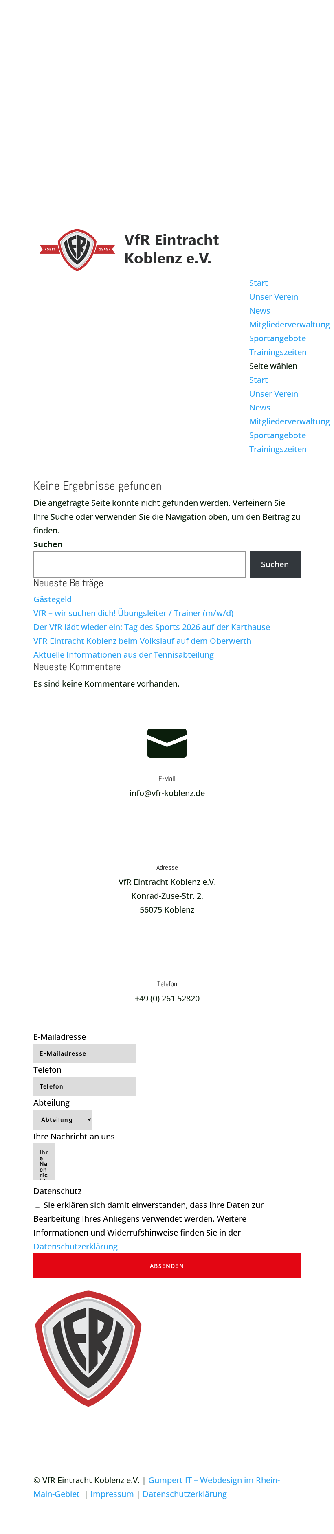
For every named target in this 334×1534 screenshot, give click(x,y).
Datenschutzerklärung (75, 1246)
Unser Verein (273, 296)
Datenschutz (57, 1190)
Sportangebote (277, 338)
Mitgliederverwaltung (289, 324)
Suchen (48, 544)
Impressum (112, 1493)
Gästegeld (52, 599)
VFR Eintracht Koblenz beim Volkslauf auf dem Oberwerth (142, 640)
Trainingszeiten (278, 352)
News (259, 310)
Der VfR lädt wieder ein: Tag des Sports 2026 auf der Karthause (151, 626)
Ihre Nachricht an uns (74, 1136)
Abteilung (51, 1102)
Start (258, 282)
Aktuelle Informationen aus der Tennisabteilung (123, 654)
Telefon (47, 1069)
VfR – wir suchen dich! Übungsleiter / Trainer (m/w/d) (133, 613)
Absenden (167, 1266)
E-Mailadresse (59, 1036)
